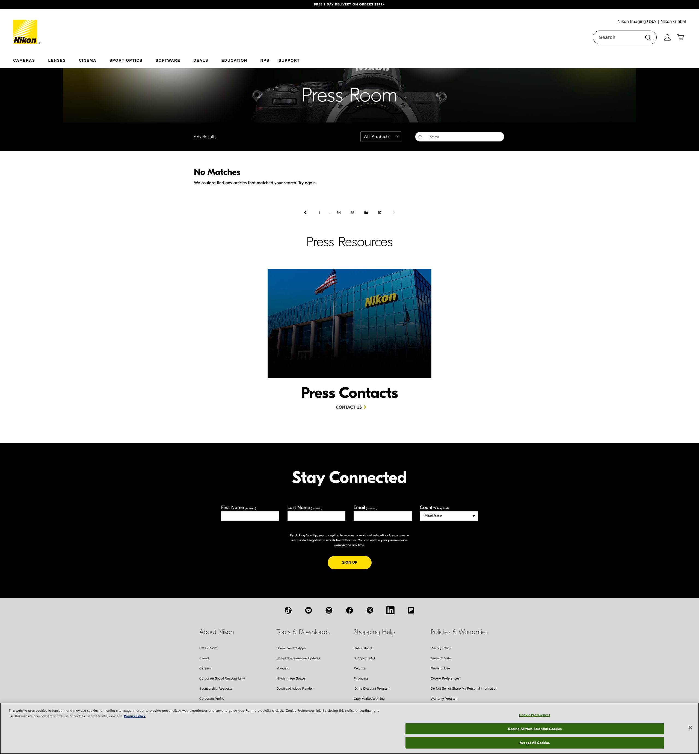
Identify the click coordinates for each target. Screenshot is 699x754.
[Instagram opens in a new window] (329, 610)
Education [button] (234, 60)
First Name (238, 507)
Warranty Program (444, 699)
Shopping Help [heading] (374, 632)
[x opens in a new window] (370, 610)
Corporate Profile (211, 699)
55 (352, 212)
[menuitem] (30, 59)
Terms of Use (440, 668)
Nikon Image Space (291, 678)
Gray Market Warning (369, 699)
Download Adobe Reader (295, 688)
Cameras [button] (24, 60)
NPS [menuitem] (264, 60)
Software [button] (168, 60)
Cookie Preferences (445, 678)
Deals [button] (200, 60)
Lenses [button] (57, 60)
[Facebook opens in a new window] (349, 610)
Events (204, 658)
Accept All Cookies (535, 743)
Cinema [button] (87, 60)
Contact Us (349, 407)
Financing (361, 678)
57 (379, 212)
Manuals (283, 668)
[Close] (690, 728)
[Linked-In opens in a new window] (390, 610)
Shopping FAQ (364, 658)
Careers (205, 668)
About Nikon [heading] (216, 632)
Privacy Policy (441, 648)
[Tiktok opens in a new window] (288, 610)
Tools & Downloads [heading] (303, 632)
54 (339, 212)
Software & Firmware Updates (298, 658)
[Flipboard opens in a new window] (411, 610)
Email (365, 507)
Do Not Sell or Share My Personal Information (464, 688)
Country (434, 507)
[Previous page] (305, 212)
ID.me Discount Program (371, 688)
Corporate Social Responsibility (222, 678)
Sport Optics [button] (126, 60)
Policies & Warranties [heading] (459, 632)
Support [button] (289, 60)
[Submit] (648, 37)
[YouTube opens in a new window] (308, 610)
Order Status (363, 648)
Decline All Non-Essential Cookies (535, 729)
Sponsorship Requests (215, 688)
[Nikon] (27, 26)
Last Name (305, 507)
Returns (359, 668)
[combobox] (625, 37)
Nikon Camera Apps (291, 648)
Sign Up (357, 562)
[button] (52, 4)
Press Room (208, 648)
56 (366, 212)
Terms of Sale (441, 658)
